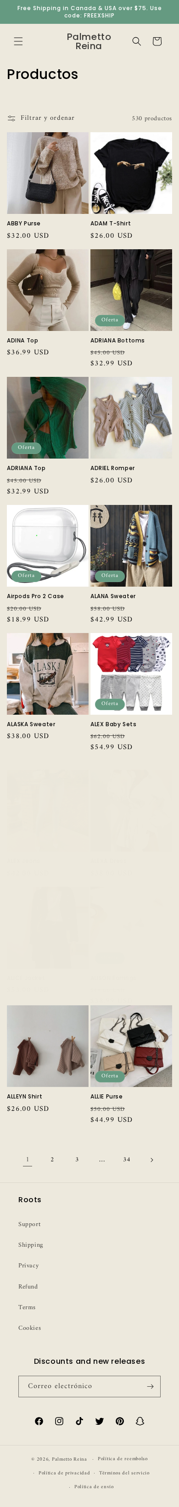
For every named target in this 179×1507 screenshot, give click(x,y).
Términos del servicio (124, 1473)
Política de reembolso (123, 1459)
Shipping (30, 1245)
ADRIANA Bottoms (117, 340)
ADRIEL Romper (112, 468)
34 (126, 1159)
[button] (18, 41)
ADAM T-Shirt (110, 223)
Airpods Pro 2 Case (35, 596)
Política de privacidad (64, 1473)
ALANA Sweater (113, 596)
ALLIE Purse (106, 1096)
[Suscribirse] (150, 1386)
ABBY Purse (24, 223)
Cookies (29, 1328)
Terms (27, 1307)
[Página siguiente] (151, 1160)
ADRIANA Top (26, 468)
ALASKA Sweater (31, 724)
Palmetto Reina (69, 1459)
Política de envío (94, 1487)
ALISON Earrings (113, 978)
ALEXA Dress (108, 861)
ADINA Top (22, 340)
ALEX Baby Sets (113, 724)
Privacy (28, 1266)
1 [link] (28, 1160)
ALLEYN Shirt (24, 1096)
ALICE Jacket (26, 978)
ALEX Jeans (23, 861)
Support (29, 1224)
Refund (28, 1287)
